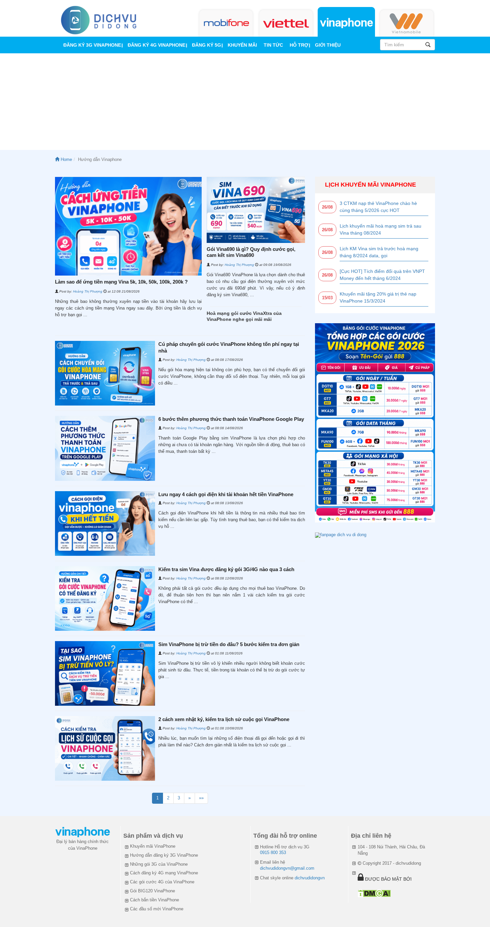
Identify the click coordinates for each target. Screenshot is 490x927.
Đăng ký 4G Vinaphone (156, 45)
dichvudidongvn (310, 877)
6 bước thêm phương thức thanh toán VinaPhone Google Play (231, 419)
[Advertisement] (245, 103)
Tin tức (273, 45)
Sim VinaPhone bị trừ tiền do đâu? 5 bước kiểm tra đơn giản (228, 644)
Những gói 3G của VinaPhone (159, 864)
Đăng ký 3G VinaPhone (92, 45)
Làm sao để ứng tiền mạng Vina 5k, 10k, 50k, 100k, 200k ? (121, 282)
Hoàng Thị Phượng (87, 291)
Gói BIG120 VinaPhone (152, 890)
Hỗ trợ (299, 45)
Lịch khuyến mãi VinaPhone (370, 184)
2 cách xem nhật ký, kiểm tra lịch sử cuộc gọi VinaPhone (223, 719)
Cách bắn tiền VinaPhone (154, 899)
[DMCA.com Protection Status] (374, 893)
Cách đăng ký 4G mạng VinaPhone (164, 872)
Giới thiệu (328, 45)
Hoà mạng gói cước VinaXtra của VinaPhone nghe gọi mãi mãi (244, 316)
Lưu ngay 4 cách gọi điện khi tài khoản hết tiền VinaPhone (225, 494)
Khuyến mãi (242, 45)
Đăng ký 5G (206, 45)
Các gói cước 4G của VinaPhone (162, 881)
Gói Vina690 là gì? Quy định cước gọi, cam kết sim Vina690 (251, 252)
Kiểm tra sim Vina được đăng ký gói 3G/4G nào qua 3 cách (226, 569)
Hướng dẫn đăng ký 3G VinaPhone (164, 855)
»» (201, 797)
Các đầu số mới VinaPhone (156, 908)
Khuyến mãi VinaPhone (152, 846)
